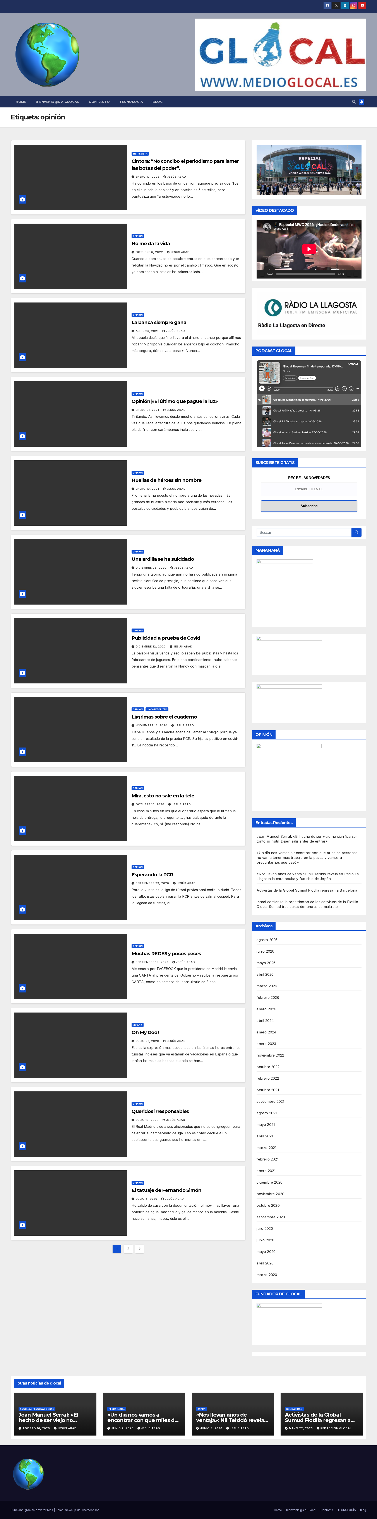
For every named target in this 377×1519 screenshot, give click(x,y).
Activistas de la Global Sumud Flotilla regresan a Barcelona (307, 890)
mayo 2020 (266, 1251)
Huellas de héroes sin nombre (166, 480)
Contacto (99, 102)
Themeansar (90, 1510)
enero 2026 (266, 1009)
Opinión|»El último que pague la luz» (175, 401)
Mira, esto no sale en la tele (163, 796)
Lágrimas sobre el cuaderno (164, 717)
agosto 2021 (267, 1113)
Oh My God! (145, 1032)
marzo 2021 (266, 1147)
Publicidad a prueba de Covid (166, 638)
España (137, 1025)
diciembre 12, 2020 (151, 646)
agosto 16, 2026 (37, 1428)
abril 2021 (265, 1136)
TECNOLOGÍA (131, 102)
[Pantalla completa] (356, 274)
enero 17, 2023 (148, 176)
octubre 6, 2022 (150, 252)
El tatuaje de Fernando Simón (166, 1190)
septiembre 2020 (271, 1217)
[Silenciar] (349, 274)
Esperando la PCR (152, 875)
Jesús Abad (176, 176)
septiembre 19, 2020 (152, 962)
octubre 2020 (268, 1205)
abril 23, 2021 (147, 331)
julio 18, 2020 (147, 1119)
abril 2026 (265, 974)
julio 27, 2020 (148, 1041)
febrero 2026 (268, 997)
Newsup (70, 1510)
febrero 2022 (268, 1078)
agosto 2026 (267, 940)
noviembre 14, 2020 (152, 725)
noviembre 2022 (270, 1055)
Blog (158, 102)
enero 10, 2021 (148, 488)
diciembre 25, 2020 (151, 567)
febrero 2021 (267, 1159)
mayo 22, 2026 (301, 1428)
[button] (354, 102)
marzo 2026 (267, 986)
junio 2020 (265, 1240)
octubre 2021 (268, 1090)
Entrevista (140, 153)
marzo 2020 (267, 1275)
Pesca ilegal (117, 1409)
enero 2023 (266, 1044)
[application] (309, 249)
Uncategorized (157, 709)
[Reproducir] (262, 274)
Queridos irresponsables (160, 1111)
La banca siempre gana (159, 322)
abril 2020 (265, 1263)
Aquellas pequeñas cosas (37, 1409)
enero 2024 (266, 1032)
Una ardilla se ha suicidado (163, 559)
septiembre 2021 (270, 1101)
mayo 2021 (266, 1124)
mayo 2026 (266, 963)
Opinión (138, 236)
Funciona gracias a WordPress (32, 1510)
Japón (201, 1409)
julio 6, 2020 (147, 1198)
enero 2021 (266, 1171)
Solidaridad (294, 1409)
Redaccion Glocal (336, 1428)
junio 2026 (265, 951)
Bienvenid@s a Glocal (57, 102)
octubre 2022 (268, 1067)
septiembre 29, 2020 (153, 883)
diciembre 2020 (270, 1182)
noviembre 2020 (270, 1194)
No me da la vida (151, 243)
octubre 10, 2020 (150, 804)
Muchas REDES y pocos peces (166, 954)
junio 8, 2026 (211, 1428)
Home (21, 102)
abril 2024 (265, 1020)
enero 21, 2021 (148, 409)
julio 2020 (265, 1228)
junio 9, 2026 (122, 1428)
